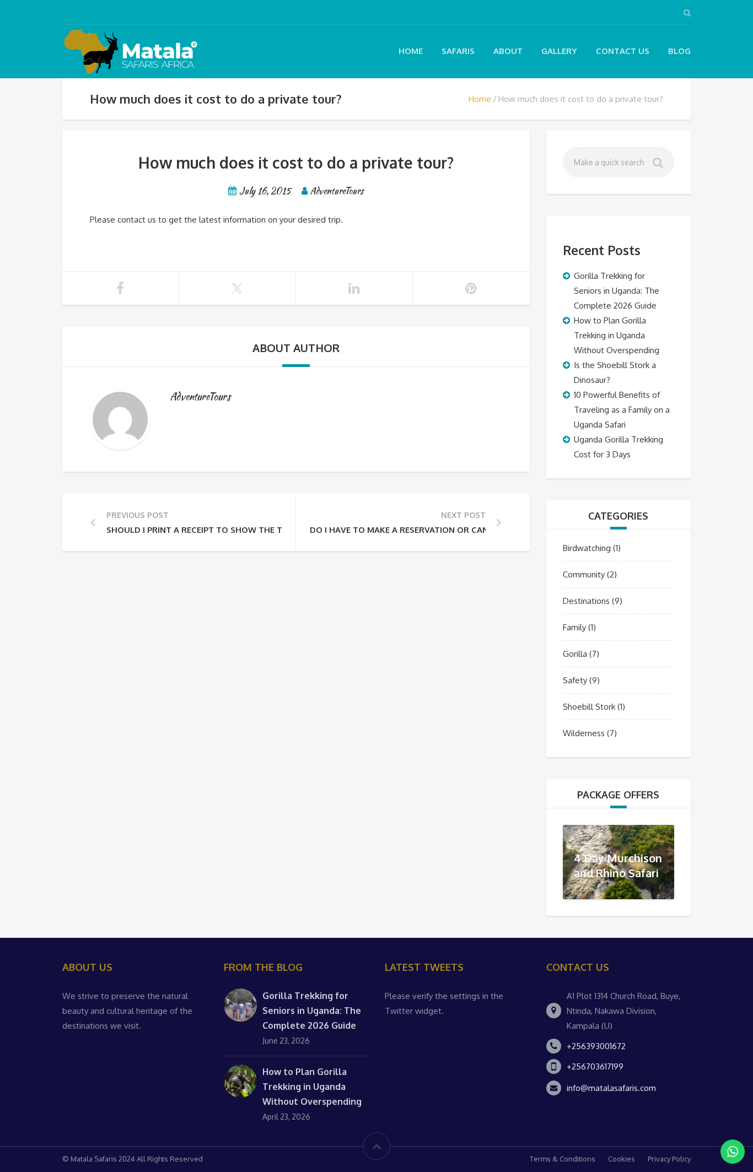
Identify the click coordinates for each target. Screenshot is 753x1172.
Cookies (621, 1158)
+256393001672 (596, 1046)
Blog (679, 51)
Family (574, 627)
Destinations (586, 601)
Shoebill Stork (589, 706)
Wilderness (584, 733)
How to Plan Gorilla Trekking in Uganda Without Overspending (616, 335)
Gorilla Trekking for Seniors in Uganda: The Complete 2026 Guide (616, 291)
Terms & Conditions (562, 1158)
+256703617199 (595, 1066)
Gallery (559, 51)
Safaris (458, 51)
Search (659, 165)
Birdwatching (587, 548)
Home (411, 51)
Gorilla (575, 654)
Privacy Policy (669, 1158)
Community (584, 574)
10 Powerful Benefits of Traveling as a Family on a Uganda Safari (622, 410)
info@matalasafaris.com (611, 1088)
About (508, 51)
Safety (575, 680)
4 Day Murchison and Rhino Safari (618, 865)
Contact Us (622, 51)
